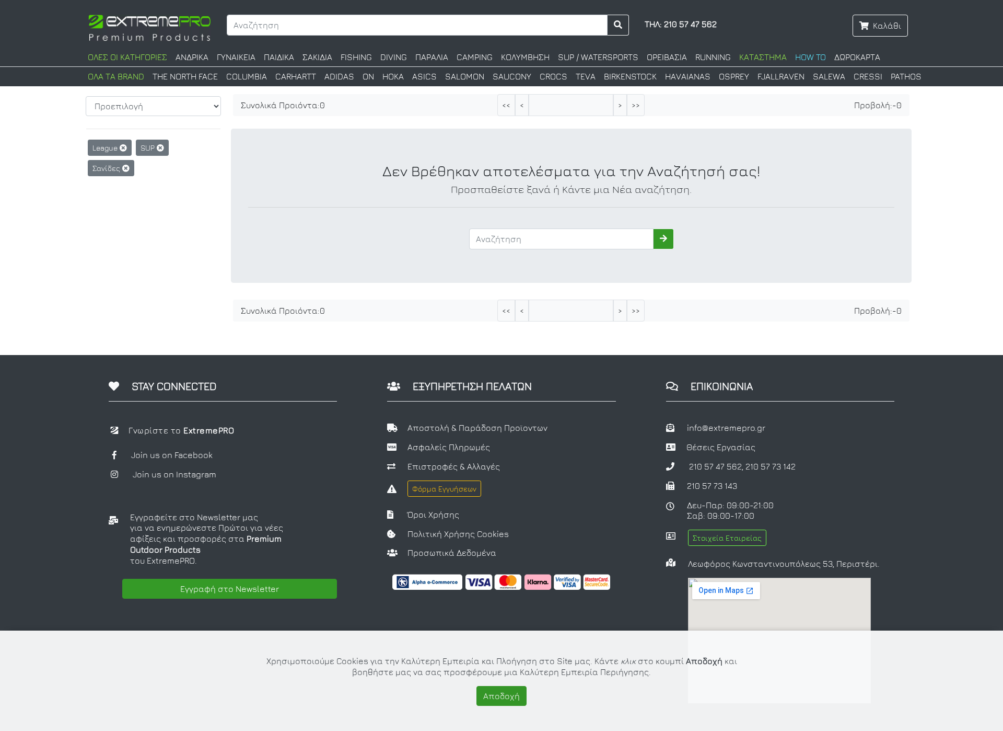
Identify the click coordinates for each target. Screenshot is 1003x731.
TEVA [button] (586, 76)
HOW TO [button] (810, 57)
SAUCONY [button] (512, 76)
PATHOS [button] (906, 76)
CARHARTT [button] (295, 76)
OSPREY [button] (734, 76)
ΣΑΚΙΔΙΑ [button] (317, 57)
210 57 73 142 (770, 466)
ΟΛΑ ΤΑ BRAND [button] (116, 76)
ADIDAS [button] (339, 76)
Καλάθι (887, 25)
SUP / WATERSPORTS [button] (598, 57)
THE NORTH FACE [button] (185, 76)
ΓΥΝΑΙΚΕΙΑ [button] (236, 57)
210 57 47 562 (715, 466)
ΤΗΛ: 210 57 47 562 (681, 24)
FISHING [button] (356, 57)
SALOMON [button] (464, 76)
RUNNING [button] (713, 57)
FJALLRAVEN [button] (780, 76)
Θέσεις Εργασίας (720, 447)
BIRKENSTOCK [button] (630, 76)
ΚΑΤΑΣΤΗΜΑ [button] (763, 57)
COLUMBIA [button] (246, 76)
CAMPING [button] (475, 57)
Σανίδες (107, 168)
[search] (618, 25)
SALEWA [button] (829, 76)
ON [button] (368, 76)
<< (506, 105)
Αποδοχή (501, 696)
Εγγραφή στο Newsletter (229, 588)
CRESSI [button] (868, 76)
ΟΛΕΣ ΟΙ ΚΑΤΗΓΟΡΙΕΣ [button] (127, 57)
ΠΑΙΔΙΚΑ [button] (279, 57)
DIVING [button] (393, 57)
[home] (150, 26)
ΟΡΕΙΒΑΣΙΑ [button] (667, 57)
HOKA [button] (393, 76)
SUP (149, 147)
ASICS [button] (424, 76)
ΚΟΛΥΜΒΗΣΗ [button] (525, 57)
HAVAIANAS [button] (687, 76)
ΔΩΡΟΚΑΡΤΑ (857, 57)
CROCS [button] (553, 76)
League (106, 147)
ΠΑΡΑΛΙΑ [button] (431, 57)
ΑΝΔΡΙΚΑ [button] (192, 57)
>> (636, 105)
